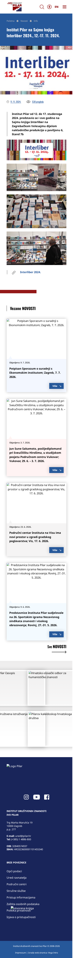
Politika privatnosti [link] (19, 910)
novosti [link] (56, 647)
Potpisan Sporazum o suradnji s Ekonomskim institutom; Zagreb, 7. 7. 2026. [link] (35, 373)
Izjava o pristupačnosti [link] (21, 917)
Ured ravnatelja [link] (16, 877)
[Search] (42, 7)
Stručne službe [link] (16, 891)
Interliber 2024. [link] (30, 272)
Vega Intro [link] (53, 952)
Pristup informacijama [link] (21, 897)
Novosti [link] (24, 20)
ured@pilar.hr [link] (23, 836)
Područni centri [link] (16, 884)
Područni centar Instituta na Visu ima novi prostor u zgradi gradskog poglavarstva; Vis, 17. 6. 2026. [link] (35, 537)
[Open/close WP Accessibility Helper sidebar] (49, 7)
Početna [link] (10, 20)
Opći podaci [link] (14, 871)
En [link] (56, 7)
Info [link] (36, 20)
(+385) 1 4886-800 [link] (21, 839)
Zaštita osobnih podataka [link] (23, 904)
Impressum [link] (20, 952)
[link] (14, 7)
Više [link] (54, 386)
